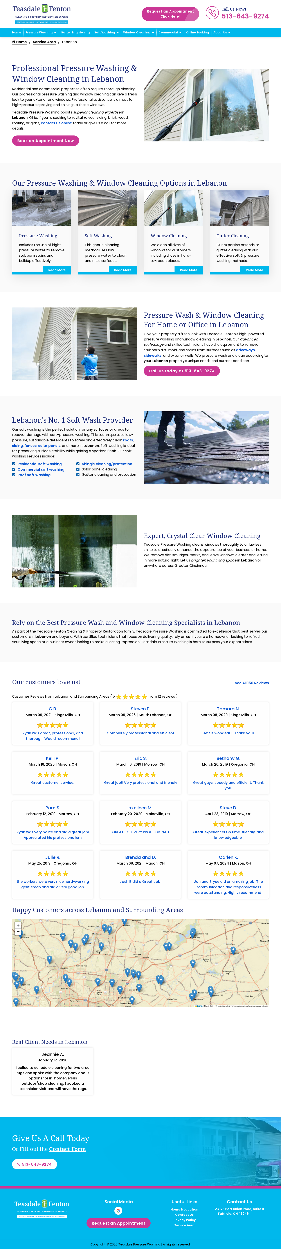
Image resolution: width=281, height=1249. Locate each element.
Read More (57, 270)
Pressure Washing (39, 32)
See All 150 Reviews (252, 683)
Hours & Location (184, 1209)
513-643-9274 (245, 16)
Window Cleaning (136, 32)
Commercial (168, 32)
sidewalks (153, 355)
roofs (128, 440)
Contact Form (67, 1148)
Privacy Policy (184, 1220)
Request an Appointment (170, 14)
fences (30, 445)
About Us (220, 32)
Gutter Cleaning (232, 236)
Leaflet (200, 1006)
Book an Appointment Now (45, 140)
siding (17, 445)
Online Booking (197, 32)
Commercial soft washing (41, 469)
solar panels (49, 445)
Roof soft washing (34, 474)
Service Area (44, 41)
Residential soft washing (40, 463)
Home (16, 32)
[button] (192, 934)
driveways (245, 350)
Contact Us (184, 1214)
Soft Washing (104, 32)
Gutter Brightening (75, 32)
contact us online (56, 123)
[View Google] (118, 1211)
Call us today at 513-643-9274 (182, 371)
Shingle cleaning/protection (107, 463)
